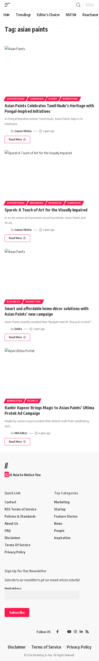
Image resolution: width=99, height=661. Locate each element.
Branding (37, 203)
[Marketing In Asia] (13, 632)
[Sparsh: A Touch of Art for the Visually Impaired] (49, 177)
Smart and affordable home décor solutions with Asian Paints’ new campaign (46, 311)
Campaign (37, 99)
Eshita (18, 329)
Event (53, 99)
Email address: (13, 588)
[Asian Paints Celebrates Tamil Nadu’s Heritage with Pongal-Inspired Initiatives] (49, 73)
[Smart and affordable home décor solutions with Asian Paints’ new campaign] (49, 276)
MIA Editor (21, 433)
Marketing (70, 99)
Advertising (16, 99)
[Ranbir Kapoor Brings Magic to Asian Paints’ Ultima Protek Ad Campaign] (49, 375)
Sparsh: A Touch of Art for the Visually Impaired (46, 209)
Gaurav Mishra (23, 131)
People (32, 401)
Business (55, 203)
